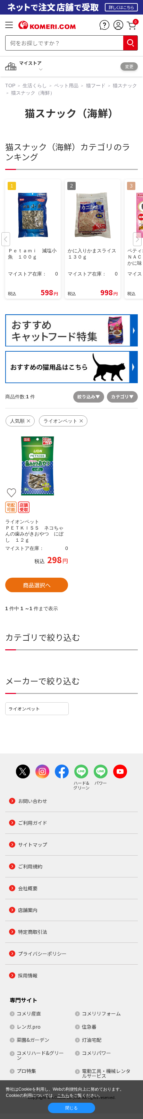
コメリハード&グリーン (40, 1055)
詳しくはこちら (121, 7)
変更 (129, 66)
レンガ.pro (29, 1026)
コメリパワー (96, 1052)
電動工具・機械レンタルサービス (106, 1073)
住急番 (89, 1026)
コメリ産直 (29, 1013)
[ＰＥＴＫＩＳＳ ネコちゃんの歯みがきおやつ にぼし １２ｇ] (36, 466)
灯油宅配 (91, 1039)
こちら (63, 1095)
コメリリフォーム (101, 1013)
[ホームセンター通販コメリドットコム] (47, 26)
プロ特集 (26, 1070)
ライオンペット (24, 708)
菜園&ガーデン (33, 1039)
